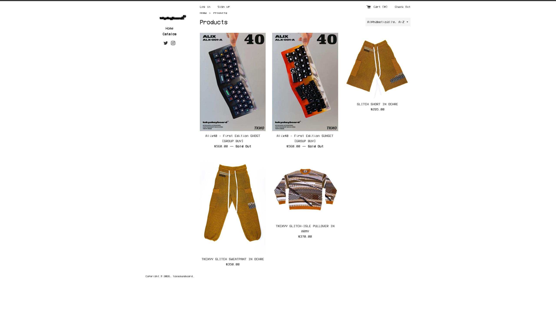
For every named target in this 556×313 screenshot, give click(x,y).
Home (169, 28)
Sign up (224, 6)
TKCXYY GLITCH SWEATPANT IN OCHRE (233, 259)
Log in (205, 6)
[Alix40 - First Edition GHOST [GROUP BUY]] (233, 82)
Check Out (402, 6)
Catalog (169, 33)
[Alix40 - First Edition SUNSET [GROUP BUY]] (305, 82)
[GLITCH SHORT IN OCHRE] (377, 66)
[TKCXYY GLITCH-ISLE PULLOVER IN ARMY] (305, 188)
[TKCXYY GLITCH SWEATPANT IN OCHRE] (233, 204)
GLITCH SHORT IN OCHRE (377, 104)
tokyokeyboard (183, 276)
